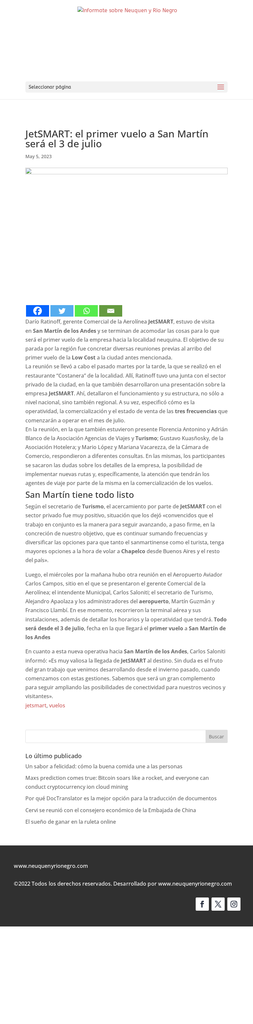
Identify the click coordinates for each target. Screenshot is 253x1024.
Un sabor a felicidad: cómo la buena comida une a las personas (104, 766)
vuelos (57, 705)
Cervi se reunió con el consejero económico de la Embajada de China (110, 810)
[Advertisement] (126, 975)
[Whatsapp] (86, 311)
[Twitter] (61, 311)
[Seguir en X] (218, 904)
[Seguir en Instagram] (233, 904)
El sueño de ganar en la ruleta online (70, 821)
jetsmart (35, 705)
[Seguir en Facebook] (202, 904)
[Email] (110, 311)
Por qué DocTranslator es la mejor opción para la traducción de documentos (121, 798)
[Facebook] (37, 311)
